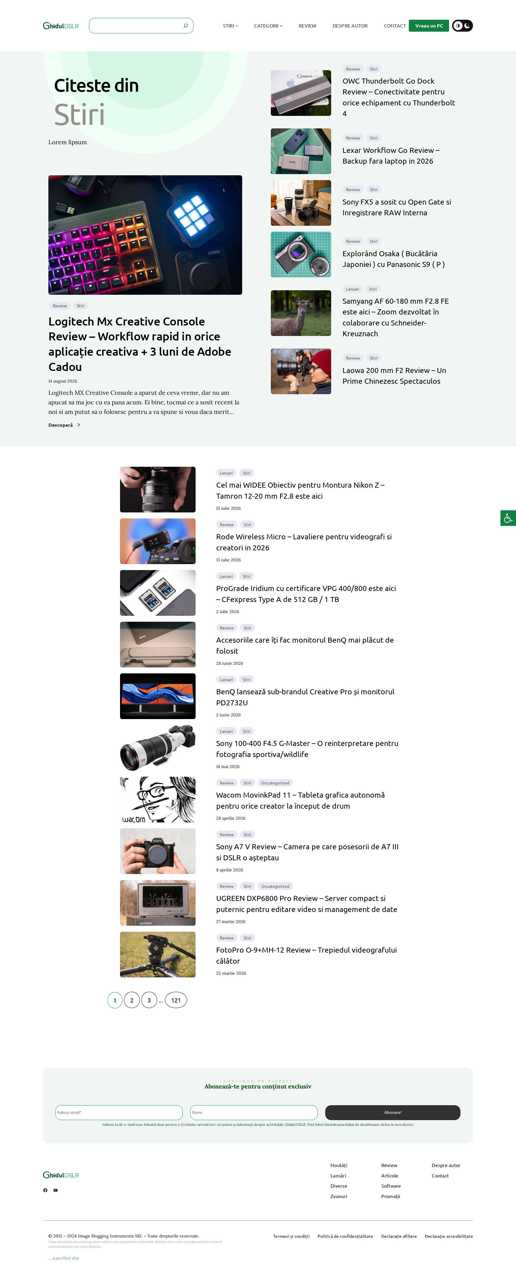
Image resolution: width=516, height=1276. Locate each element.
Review (60, 305)
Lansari (352, 288)
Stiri (81, 305)
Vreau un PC (429, 25)
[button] (508, 518)
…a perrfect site (63, 1257)
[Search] (185, 25)
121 (176, 1000)
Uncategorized (275, 782)
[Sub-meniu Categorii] (281, 25)
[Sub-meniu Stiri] (236, 25)
